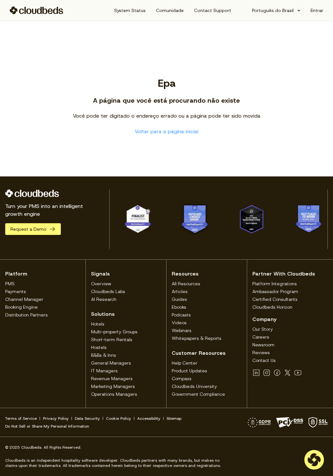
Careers (260, 337)
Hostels (99, 347)
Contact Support (212, 10)
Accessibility (148, 418)
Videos (179, 323)
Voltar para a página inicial (166, 131)
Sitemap (173, 418)
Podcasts (181, 315)
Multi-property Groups (114, 332)
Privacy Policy (56, 418)
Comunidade (170, 10)
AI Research (103, 299)
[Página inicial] (36, 10)
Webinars (182, 330)
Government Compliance (198, 394)
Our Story (262, 329)
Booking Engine (21, 307)
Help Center (184, 363)
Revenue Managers (112, 378)
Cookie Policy (118, 418)
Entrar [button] (317, 10)
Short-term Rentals (111, 339)
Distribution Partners (26, 315)
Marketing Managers (113, 386)
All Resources (186, 284)
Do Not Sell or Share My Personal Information (47, 426)
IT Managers (104, 371)
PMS (10, 284)
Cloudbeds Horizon (272, 307)
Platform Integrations (274, 284)
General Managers (111, 363)
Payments (15, 291)
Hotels (97, 324)
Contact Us (264, 360)
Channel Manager (24, 299)
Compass (182, 378)
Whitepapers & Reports (196, 338)
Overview (101, 284)
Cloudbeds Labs (108, 291)
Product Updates (189, 371)
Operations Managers (114, 394)
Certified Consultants (275, 299)
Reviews (261, 352)
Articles (180, 291)
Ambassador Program (275, 291)
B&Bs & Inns (103, 355)
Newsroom (263, 345)
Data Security (87, 418)
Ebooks (179, 307)
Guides (179, 299)
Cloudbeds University (194, 386)
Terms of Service (21, 418)
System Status (130, 10)
